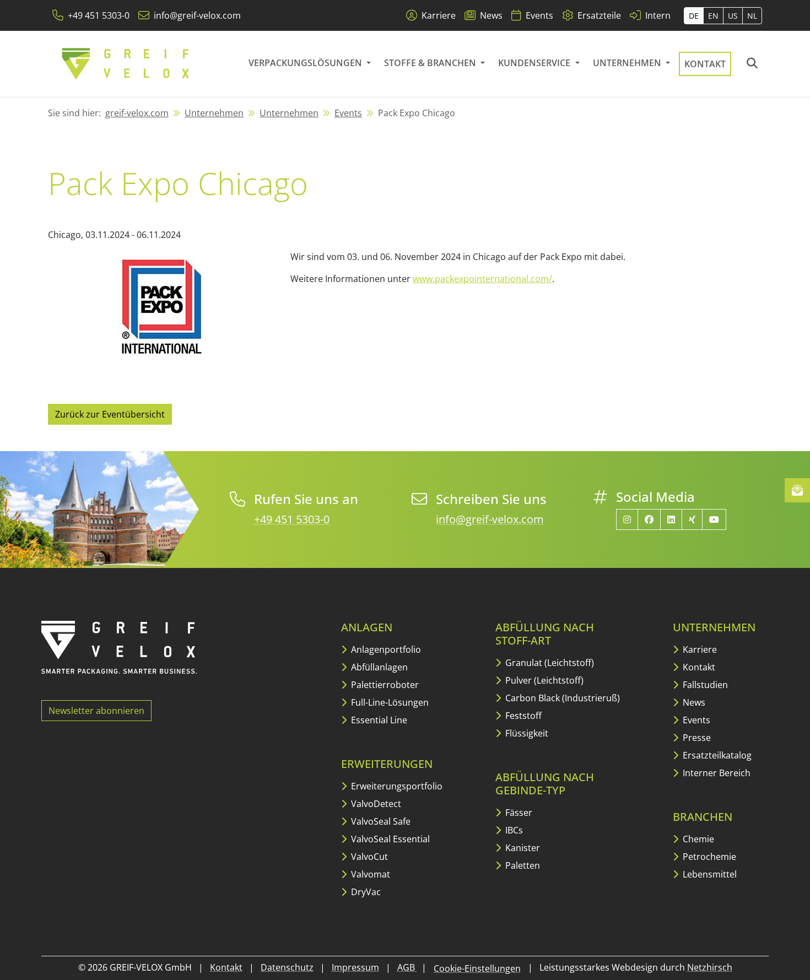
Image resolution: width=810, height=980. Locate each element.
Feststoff (522, 716)
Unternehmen (628, 63)
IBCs (513, 830)
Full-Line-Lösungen (389, 702)
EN (713, 15)
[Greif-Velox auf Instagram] (627, 519)
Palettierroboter (384, 685)
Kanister (521, 848)
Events (348, 113)
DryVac (365, 892)
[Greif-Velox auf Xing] (692, 519)
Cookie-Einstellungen (477, 968)
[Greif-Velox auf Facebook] (649, 519)
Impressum (355, 967)
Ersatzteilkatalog (716, 755)
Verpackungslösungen (306, 63)
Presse (696, 738)
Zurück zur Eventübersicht (110, 414)
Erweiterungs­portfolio (395, 786)
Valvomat (369, 874)
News (693, 702)
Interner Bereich (715, 773)
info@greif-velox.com (490, 519)
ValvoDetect (375, 804)
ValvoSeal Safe (380, 821)
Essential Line (378, 720)
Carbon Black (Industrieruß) (561, 698)
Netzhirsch (709, 967)
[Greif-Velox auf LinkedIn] (671, 519)
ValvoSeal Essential (389, 839)
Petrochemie (708, 857)
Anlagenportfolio (385, 649)
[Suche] (752, 64)
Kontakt (705, 64)
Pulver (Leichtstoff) (543, 680)
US (733, 15)
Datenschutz (287, 967)
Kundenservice (535, 63)
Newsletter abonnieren (96, 711)
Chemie (697, 839)
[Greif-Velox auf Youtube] (714, 519)
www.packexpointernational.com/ (482, 279)
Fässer (517, 812)
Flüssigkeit (525, 733)
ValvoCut (368, 857)
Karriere (699, 649)
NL (752, 15)
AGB (407, 967)
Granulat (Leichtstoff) (548, 663)
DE (694, 15)
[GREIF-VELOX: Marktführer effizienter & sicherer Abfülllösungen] (126, 64)
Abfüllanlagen (378, 667)
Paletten (521, 865)
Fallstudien (704, 685)
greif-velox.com (137, 113)
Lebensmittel (709, 874)
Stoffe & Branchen (431, 63)
